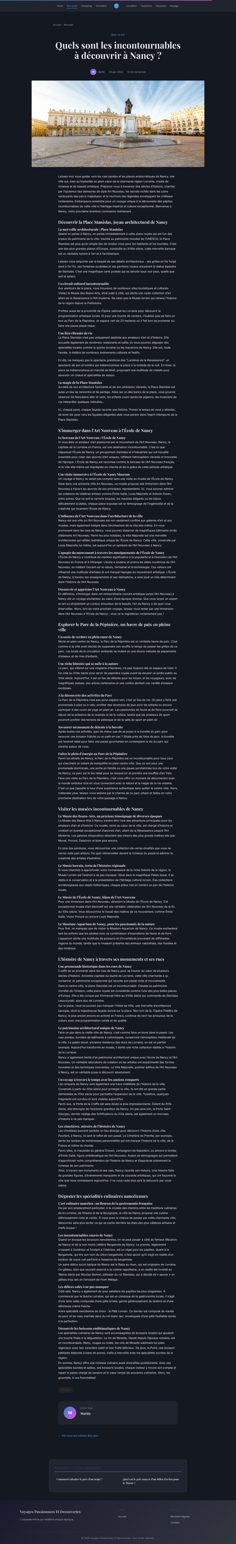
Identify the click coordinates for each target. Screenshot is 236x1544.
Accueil (57, 24)
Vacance (161, 5)
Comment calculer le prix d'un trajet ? (79, 1479)
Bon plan (72, 5)
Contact (175, 1522)
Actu (60, 5)
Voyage (174, 5)
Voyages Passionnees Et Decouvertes (50, 1511)
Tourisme (146, 5)
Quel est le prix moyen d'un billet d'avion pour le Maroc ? (151, 1481)
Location (131, 5)
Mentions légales (180, 1516)
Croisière (101, 5)
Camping (86, 5)
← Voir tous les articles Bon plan (78, 1435)
